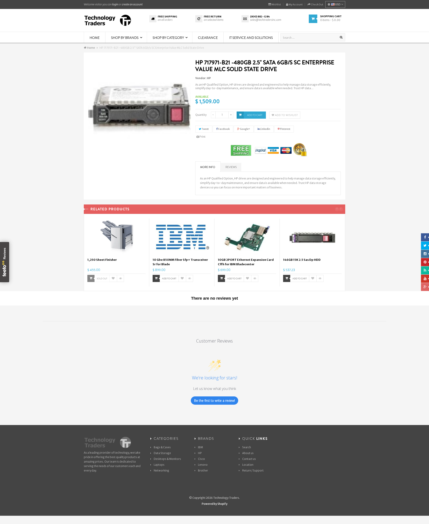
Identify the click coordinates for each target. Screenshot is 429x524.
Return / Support (253, 470)
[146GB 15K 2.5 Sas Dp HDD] (312, 238)
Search (246, 447)
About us (248, 453)
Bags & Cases (162, 447)
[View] (120, 278)
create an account (132, 4)
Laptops (159, 464)
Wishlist (276, 4)
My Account (295, 4)
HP (209, 78)
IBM (200, 447)
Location (247, 464)
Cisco (201, 459)
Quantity (200, 114)
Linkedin (265, 128)
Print (202, 136)
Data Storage (162, 453)
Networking (161, 470)
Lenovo (203, 464)
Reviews (231, 167)
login (115, 4)
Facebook (224, 128)
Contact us (249, 459)
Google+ (245, 128)
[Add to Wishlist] (113, 278)
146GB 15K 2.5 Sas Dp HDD (302, 260)
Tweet (205, 128)
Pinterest (285, 128)
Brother (203, 470)
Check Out (316, 4)
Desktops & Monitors (167, 459)
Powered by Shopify (214, 503)
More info (207, 167)
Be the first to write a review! (214, 400)
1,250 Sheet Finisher (102, 260)
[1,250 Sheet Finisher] (116, 238)
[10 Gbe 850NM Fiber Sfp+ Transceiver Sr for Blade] (182, 238)
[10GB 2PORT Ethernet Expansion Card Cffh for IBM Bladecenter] (247, 238)
